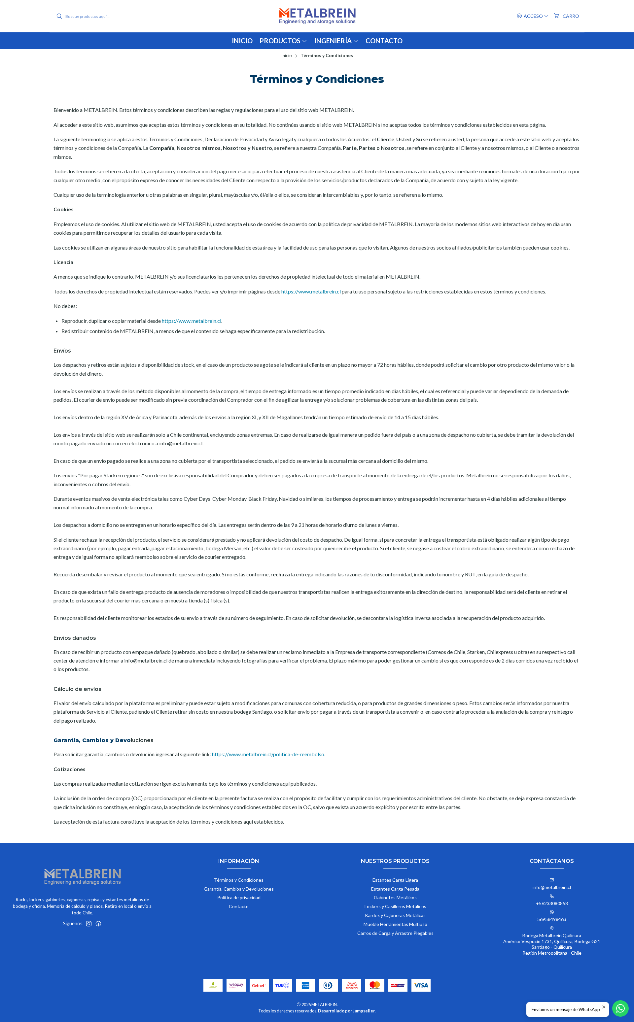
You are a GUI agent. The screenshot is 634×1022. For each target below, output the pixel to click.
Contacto (239, 906)
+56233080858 (552, 903)
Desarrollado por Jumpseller (346, 1010)
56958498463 (551, 919)
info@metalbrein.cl (552, 887)
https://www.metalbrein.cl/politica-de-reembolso (268, 754)
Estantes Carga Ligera (395, 880)
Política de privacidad (239, 897)
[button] (336, 40)
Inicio (286, 55)
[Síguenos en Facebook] (98, 923)
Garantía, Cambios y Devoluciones (239, 889)
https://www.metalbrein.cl (311, 291)
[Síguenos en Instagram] (89, 923)
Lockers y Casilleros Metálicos (395, 906)
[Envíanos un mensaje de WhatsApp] (620, 1008)
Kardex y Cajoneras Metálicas (395, 915)
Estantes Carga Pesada (395, 889)
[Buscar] (59, 16)
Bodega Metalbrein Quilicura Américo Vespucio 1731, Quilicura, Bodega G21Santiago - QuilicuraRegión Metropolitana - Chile (551, 944)
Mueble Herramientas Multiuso (395, 924)
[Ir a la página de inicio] (317, 16)
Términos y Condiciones (239, 880)
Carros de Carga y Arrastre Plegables (395, 933)
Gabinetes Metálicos (395, 897)
